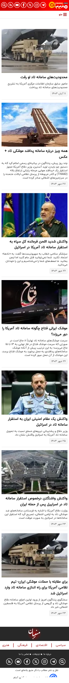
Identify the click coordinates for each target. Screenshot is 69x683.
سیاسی (61, 645)
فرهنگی (23, 645)
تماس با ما (24, 654)
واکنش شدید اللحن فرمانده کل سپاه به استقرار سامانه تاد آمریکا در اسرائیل (38, 244)
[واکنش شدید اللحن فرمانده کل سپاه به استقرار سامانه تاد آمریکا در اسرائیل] (34, 215)
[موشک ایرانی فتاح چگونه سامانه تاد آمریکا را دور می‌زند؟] (34, 302)
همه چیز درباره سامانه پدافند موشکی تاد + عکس (36, 154)
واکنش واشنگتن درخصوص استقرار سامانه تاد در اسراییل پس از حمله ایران (36, 501)
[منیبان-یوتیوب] (17, 5)
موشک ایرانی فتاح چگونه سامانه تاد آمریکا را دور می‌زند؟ (34, 331)
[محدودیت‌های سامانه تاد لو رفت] (34, 51)
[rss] (10, 5)
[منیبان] (58, 5)
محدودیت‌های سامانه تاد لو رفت (44, 77)
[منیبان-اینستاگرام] (36, 5)
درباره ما (47, 654)
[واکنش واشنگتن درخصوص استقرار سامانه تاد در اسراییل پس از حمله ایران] (34, 472)
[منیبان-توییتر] (30, 5)
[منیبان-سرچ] (62, 661)
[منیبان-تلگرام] (43, 5)
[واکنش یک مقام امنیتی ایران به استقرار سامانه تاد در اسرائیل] (34, 392)
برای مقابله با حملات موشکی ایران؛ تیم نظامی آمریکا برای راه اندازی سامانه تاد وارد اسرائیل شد (36, 587)
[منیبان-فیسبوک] (23, 5)
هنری (6, 645)
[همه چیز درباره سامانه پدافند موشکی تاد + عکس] (34, 125)
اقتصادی (42, 645)
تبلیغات (36, 654)
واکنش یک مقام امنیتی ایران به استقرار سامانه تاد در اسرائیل (37, 422)
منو (60, 14)
